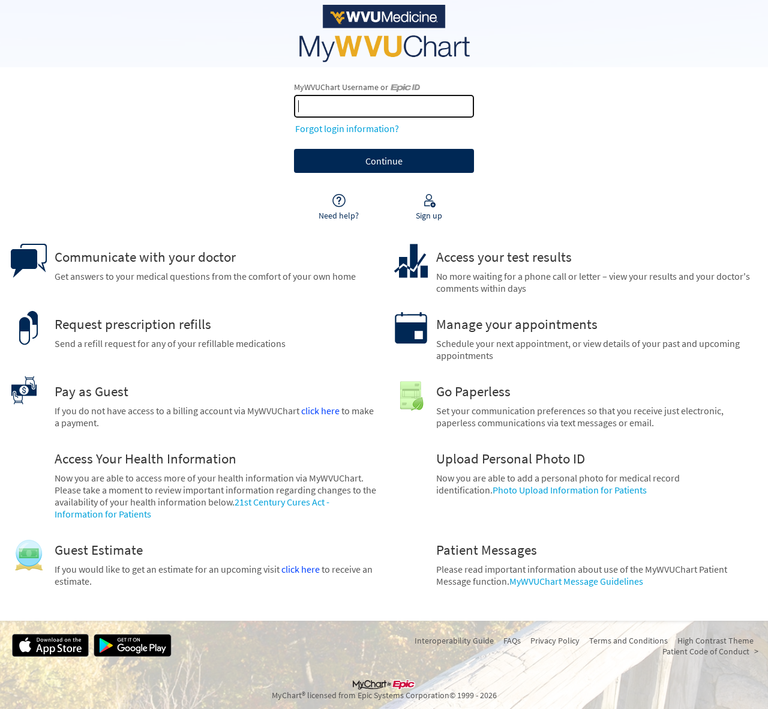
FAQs (512, 640)
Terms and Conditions (628, 640)
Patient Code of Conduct (705, 651)
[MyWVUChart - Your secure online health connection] (384, 33)
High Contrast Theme (715, 640)
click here (320, 411)
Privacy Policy (555, 640)
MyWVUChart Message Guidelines (576, 581)
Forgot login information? (347, 128)
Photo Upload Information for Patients (570, 490)
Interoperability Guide (454, 640)
